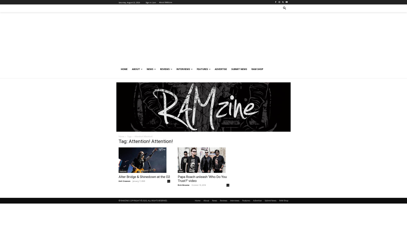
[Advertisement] (203, 41)
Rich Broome (183, 185)
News (181, 171)
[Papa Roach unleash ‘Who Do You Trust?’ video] (203, 160)
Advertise (257, 200)
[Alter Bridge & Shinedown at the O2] (144, 160)
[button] (284, 8)
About (206, 200)
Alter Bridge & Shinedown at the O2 (144, 177)
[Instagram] (279, 2)
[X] (283, 2)
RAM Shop (283, 200)
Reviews (223, 200)
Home (121, 136)
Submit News (270, 200)
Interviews (234, 200)
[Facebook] (276, 2)
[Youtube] (286, 2)
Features (123, 171)
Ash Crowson (124, 181)
